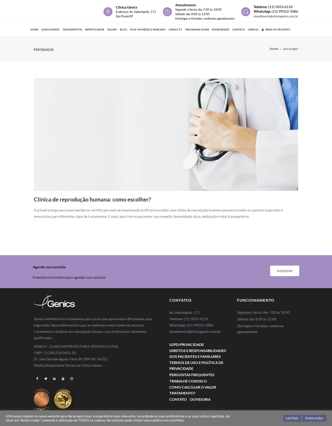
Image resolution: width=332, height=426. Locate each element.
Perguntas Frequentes (191, 375)
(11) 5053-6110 (280, 7)
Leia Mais (292, 418)
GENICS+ (253, 29)
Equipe (112, 29)
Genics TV (175, 29)
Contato (238, 29)
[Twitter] (45, 378)
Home (34, 29)
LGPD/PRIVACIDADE (186, 344)
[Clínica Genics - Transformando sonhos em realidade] (55, 11)
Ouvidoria (200, 399)
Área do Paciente (277, 29)
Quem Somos (50, 29)
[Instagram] (71, 378)
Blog (123, 29)
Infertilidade (95, 29)
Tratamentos (72, 29)
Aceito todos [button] (314, 418)
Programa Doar (197, 29)
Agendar (284, 271)
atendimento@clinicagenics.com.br (276, 16)
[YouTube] (63, 378)
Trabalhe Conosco (188, 381)
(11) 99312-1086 (285, 11)
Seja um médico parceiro (148, 29)
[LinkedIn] (54, 378)
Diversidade (220, 29)
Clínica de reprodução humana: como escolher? (92, 199)
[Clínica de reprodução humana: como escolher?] (166, 134)
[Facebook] (37, 378)
